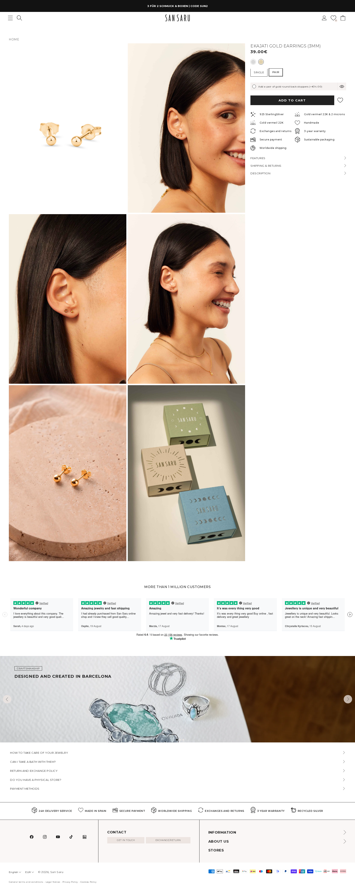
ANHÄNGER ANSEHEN (216, 6)
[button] (19, 18)
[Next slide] (347, 699)
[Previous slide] (7, 699)
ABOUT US (218, 841)
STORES (216, 850)
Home (14, 39)
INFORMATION (222, 832)
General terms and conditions (26, 882)
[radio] (253, 62)
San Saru (56, 872)
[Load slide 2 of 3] (180, 739)
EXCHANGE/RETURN (168, 840)
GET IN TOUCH (126, 840)
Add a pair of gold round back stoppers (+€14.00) (290, 86)
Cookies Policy (88, 882)
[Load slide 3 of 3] (183, 739)
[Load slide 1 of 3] (176, 739)
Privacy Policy (70, 882)
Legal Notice (53, 882)
